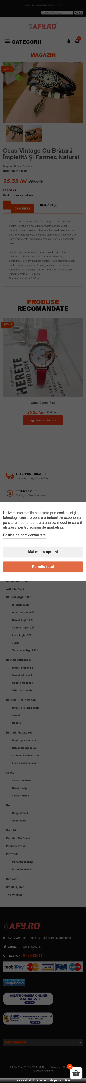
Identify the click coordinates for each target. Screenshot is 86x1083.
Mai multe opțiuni (43, 552)
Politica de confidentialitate (24, 535)
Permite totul (43, 567)
